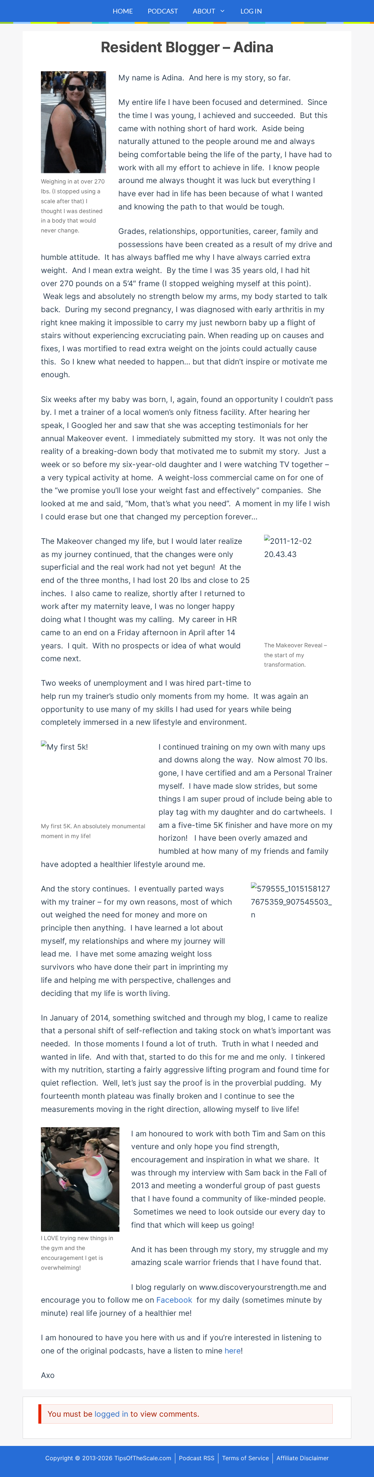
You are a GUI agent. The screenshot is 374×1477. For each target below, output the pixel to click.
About (204, 11)
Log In (251, 11)
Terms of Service (245, 1458)
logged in (111, 1414)
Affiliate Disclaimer (302, 1458)
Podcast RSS (196, 1458)
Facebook (175, 1299)
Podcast (163, 11)
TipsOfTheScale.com (142, 1458)
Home (122, 11)
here (233, 1350)
